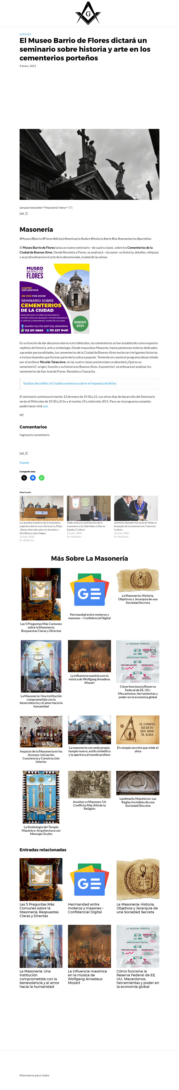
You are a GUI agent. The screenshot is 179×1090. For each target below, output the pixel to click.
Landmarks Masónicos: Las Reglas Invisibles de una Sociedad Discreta (138, 802)
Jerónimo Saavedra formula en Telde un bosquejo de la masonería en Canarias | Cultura (135, 526)
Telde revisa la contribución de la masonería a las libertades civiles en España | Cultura (86, 526)
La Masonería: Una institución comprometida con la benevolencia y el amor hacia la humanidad (41, 701)
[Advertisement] (89, 102)
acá (45, 406)
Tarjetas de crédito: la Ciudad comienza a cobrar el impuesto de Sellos (69, 383)
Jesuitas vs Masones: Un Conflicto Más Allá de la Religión (89, 805)
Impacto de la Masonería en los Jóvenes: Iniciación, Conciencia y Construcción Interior (41, 756)
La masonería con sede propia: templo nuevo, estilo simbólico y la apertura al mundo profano (89, 751)
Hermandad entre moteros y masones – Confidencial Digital (89, 616)
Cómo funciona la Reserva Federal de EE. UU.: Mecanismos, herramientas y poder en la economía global (138, 692)
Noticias (25, 34)
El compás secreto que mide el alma (138, 749)
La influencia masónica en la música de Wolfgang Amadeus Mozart (89, 679)
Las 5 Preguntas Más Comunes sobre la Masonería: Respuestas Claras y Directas (41, 627)
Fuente (24, 463)
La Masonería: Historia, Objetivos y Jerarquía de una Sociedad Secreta (137, 599)
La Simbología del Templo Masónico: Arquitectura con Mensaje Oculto (41, 830)
